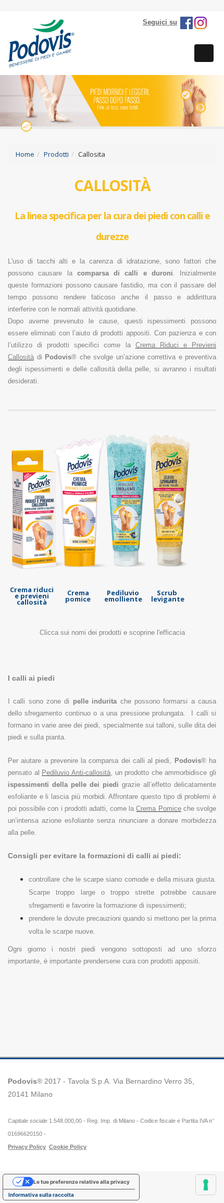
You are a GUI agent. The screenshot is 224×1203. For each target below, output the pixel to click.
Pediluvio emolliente (123, 596)
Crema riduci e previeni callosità (32, 596)
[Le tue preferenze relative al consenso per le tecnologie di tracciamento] (206, 1185)
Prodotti (56, 154)
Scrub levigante (167, 596)
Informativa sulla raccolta (41, 1195)
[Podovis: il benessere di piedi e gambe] (41, 42)
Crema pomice (78, 596)
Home (25, 154)
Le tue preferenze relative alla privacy (81, 1182)
